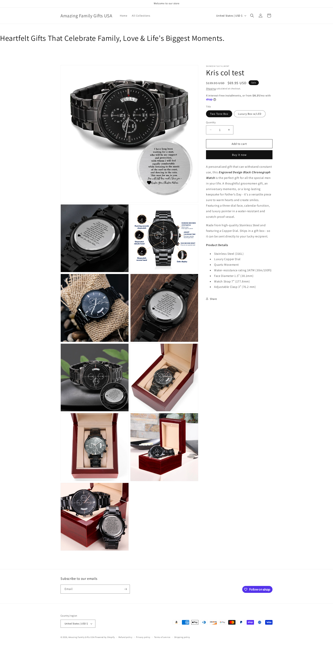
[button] (252, 15)
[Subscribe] (125, 589)
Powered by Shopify (105, 637)
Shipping (211, 88)
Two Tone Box (219, 113)
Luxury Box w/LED (250, 113)
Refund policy (125, 637)
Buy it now (239, 155)
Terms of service (162, 637)
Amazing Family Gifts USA (81, 637)
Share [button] (213, 298)
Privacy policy (143, 637)
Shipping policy (182, 637)
